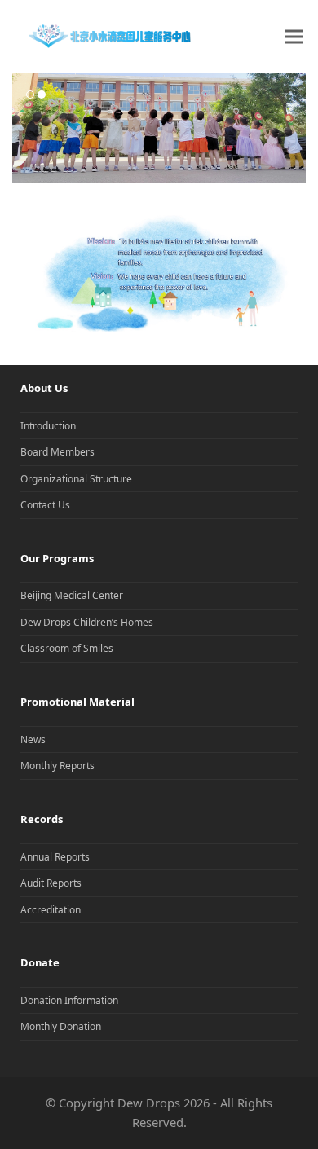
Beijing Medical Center (71, 595)
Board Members (57, 452)
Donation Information (69, 1000)
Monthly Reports (57, 766)
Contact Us (45, 505)
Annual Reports (55, 857)
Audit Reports (51, 883)
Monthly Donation (60, 1026)
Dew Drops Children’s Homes (86, 622)
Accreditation (50, 910)
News (33, 739)
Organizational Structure (76, 479)
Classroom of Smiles (66, 648)
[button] (294, 36)
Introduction (48, 426)
